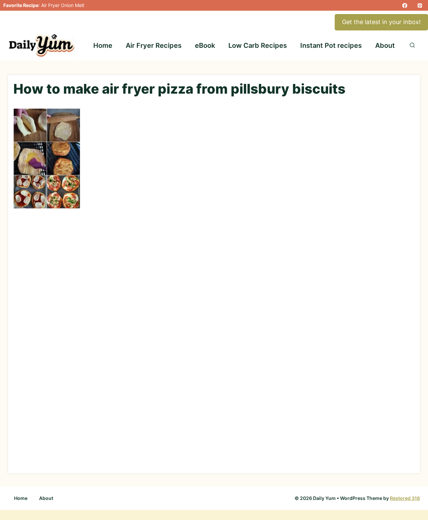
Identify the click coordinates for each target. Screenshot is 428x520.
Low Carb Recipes (257, 45)
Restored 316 (405, 498)
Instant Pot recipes (331, 45)
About (385, 45)
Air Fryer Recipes (154, 45)
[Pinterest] (420, 5)
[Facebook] (405, 5)
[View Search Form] (412, 45)
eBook (205, 45)
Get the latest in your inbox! (381, 21)
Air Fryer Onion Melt (62, 5)
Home (102, 45)
